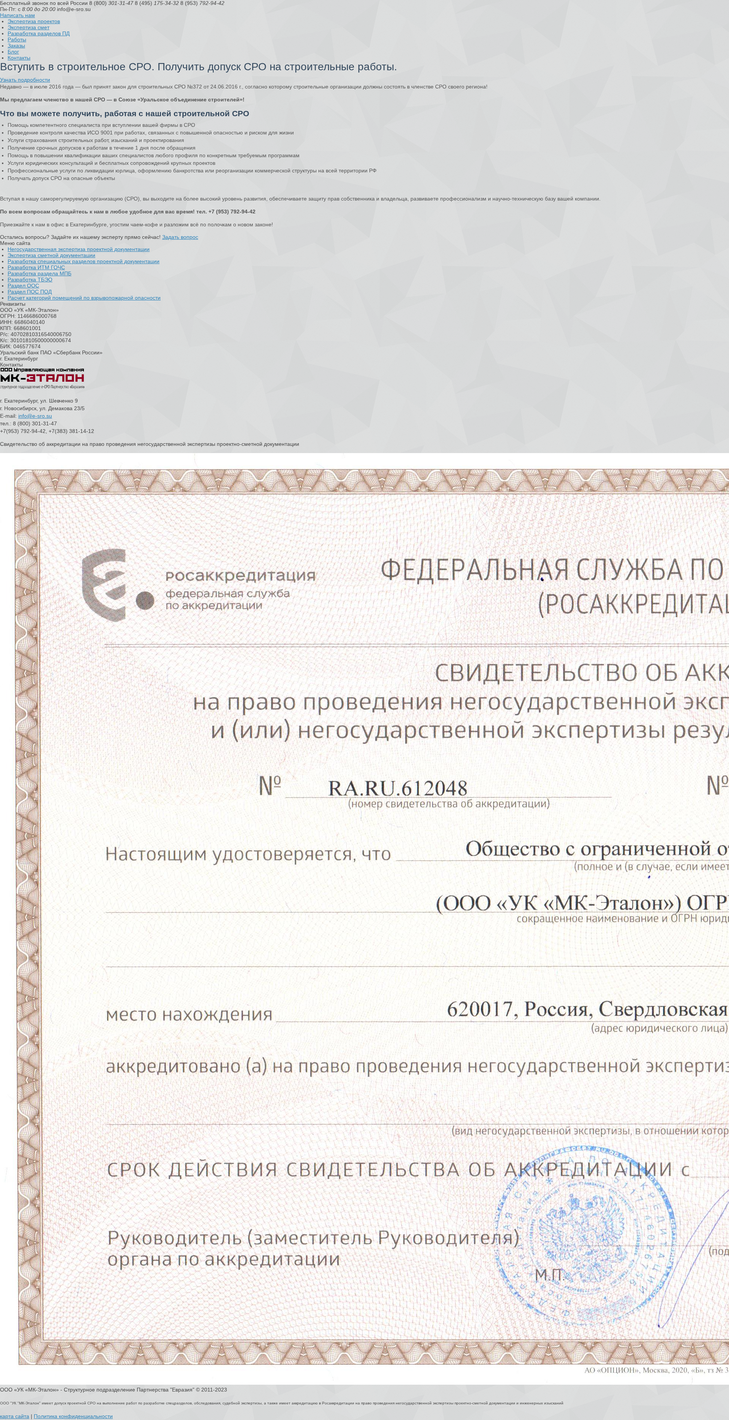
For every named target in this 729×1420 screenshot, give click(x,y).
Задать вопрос (180, 237)
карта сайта (14, 1416)
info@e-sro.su (35, 416)
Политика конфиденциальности (73, 1416)
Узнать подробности (25, 80)
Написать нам (17, 15)
